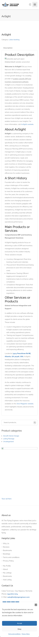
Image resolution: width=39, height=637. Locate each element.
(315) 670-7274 (12, 594)
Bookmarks (7, 550)
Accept (19, 623)
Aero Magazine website (25, 404)
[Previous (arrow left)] (3, 318)
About (5, 569)
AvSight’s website (27, 124)
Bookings (6, 554)
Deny (19, 629)
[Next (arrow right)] (35, 318)
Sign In (30, 4)
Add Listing (7, 580)
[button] (36, 605)
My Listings (7, 573)
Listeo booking (14, 40)
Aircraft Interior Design (11, 436)
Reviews (6, 547)
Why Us (6, 544)
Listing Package (8, 439)
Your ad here (6, 499)
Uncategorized (8, 441)
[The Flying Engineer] (10, 4)
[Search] (34, 422)
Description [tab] (7, 48)
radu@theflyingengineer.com (18, 597)
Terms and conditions (14, 634)
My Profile (7, 566)
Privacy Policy (26, 634)
